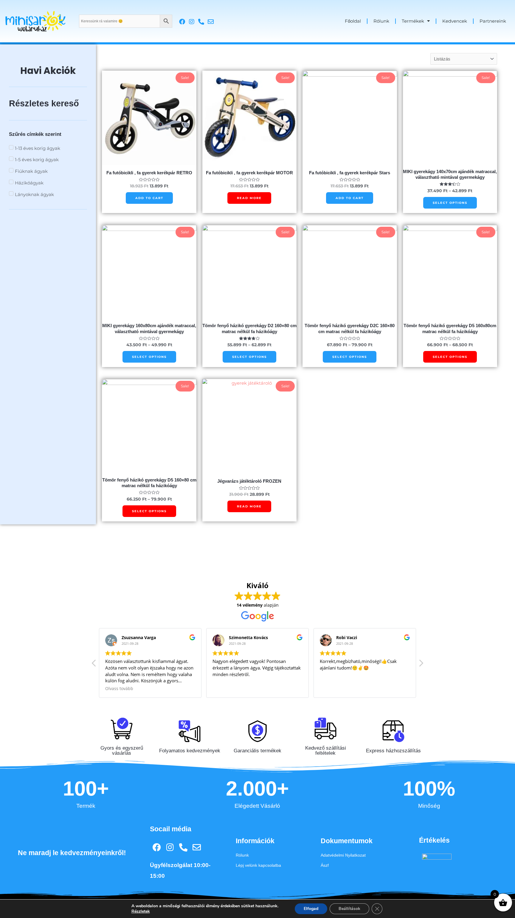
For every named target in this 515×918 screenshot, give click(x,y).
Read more (249, 198)
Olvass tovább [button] (119, 688)
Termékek (413, 21)
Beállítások (349, 908)
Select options (450, 203)
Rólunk (381, 21)
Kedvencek (454, 21)
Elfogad (311, 908)
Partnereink (493, 21)
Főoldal (353, 21)
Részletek (140, 911)
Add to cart (149, 198)
